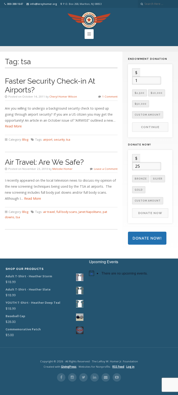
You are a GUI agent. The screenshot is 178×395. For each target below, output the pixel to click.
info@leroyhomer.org (43, 4)
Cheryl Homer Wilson (63, 96)
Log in (130, 366)
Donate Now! (147, 238)
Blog (25, 139)
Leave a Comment (106, 169)
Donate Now (150, 213)
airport (47, 139)
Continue (150, 127)
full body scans (66, 212)
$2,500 (139, 93)
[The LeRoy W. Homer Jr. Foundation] (89, 20)
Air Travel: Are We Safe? (44, 162)
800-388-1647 (15, 4)
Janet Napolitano (90, 212)
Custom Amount (148, 114)
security (59, 139)
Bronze (141, 178)
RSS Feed (118, 366)
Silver (157, 178)
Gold (139, 189)
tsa (68, 139)
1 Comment (110, 96)
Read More (13, 126)
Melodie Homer (62, 169)
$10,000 (156, 93)
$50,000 (140, 103)
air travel (49, 212)
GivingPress (68, 366)
